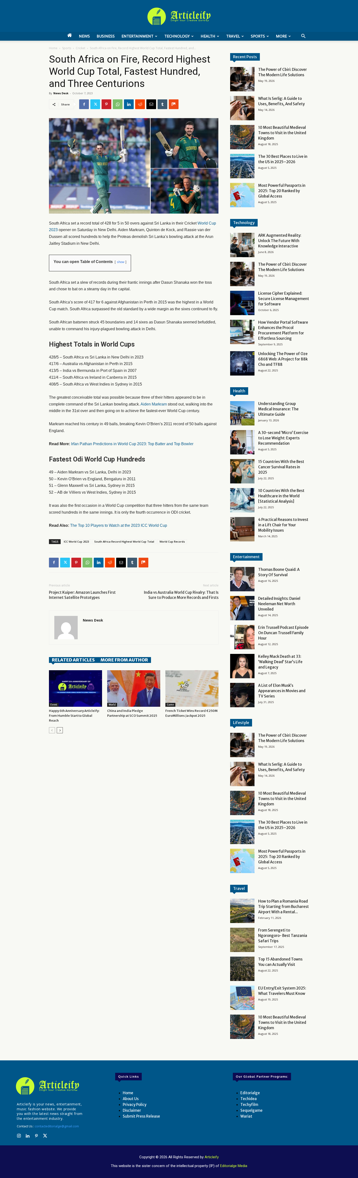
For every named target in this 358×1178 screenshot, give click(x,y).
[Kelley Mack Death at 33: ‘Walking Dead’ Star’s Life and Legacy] (242, 666)
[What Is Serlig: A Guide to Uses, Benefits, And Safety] (242, 108)
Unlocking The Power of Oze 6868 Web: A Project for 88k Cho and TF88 (283, 359)
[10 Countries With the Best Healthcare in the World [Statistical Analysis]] (242, 500)
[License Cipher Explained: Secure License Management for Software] (242, 303)
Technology (177, 36)
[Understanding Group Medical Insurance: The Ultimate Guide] (242, 413)
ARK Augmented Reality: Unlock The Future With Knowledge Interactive (279, 240)
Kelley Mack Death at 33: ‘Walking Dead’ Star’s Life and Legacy (280, 661)
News (84, 36)
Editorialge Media (233, 1166)
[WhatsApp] (117, 104)
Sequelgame (251, 1110)
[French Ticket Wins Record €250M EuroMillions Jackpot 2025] (191, 688)
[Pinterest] (106, 104)
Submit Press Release (141, 1116)
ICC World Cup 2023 (76, 541)
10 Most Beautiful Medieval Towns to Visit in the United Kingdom (282, 133)
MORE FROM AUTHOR (124, 660)
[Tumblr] (162, 104)
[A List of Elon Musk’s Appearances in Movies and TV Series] (242, 695)
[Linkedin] (129, 104)
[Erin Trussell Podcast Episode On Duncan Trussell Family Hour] (242, 637)
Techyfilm (249, 1104)
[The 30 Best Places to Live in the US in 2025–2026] (242, 166)
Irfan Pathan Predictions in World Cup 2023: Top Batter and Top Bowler (132, 444)
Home (53, 48)
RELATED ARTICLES (73, 660)
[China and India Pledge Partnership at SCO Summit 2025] (133, 688)
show (120, 262)
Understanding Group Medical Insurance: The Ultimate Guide (278, 409)
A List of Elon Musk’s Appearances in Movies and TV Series (281, 690)
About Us (131, 1098)
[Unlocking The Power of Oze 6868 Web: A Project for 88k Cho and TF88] (242, 363)
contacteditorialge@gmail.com (57, 1126)
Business (106, 36)
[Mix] (174, 104)
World (112, 704)
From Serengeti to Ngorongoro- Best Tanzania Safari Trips (282, 935)
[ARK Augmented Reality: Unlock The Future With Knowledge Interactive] (242, 245)
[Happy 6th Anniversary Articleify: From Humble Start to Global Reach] (75, 688)
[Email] (151, 104)
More (281, 36)
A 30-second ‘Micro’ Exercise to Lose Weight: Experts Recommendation (283, 438)
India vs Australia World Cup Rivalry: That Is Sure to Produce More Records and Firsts (181, 595)
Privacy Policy (134, 1104)
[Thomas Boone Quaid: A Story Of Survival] (242, 579)
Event (53, 704)
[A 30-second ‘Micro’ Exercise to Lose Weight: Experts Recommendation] (242, 442)
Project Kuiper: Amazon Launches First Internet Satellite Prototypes (82, 595)
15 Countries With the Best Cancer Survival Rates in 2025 (281, 467)
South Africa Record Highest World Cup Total (124, 541)
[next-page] (60, 730)
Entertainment (137, 36)
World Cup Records (172, 541)
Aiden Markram (153, 404)
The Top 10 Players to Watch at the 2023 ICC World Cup (118, 525)
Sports (258, 36)
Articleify (212, 1157)
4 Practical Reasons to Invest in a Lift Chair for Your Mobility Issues (283, 525)
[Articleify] (48, 1086)
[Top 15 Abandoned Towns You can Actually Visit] (242, 969)
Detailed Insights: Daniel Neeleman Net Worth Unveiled (279, 604)
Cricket (80, 48)
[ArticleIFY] (179, 16)
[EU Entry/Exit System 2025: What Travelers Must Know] (242, 998)
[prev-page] (52, 730)
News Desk (60, 93)
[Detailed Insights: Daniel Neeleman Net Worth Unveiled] (242, 608)
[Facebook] (84, 104)
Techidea (248, 1098)
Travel (233, 36)
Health (208, 36)
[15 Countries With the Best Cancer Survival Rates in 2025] (242, 471)
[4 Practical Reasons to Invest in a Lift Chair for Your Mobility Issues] (242, 529)
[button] (303, 36)
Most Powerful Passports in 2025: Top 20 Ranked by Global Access (281, 190)
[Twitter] (95, 104)
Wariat (246, 1116)
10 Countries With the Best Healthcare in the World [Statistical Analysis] (281, 496)
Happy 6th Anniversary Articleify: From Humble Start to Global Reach (74, 716)
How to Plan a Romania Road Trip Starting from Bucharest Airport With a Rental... (283, 906)
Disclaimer (132, 1110)
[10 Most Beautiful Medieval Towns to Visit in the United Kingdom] (242, 137)
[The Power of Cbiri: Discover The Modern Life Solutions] (242, 79)
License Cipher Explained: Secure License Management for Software (283, 298)
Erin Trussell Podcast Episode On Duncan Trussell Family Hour (283, 633)
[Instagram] (18, 1136)
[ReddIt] (140, 104)
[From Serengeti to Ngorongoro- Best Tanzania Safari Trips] (242, 940)
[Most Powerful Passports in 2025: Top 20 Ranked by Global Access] (242, 195)
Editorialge (250, 1093)
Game (170, 704)
